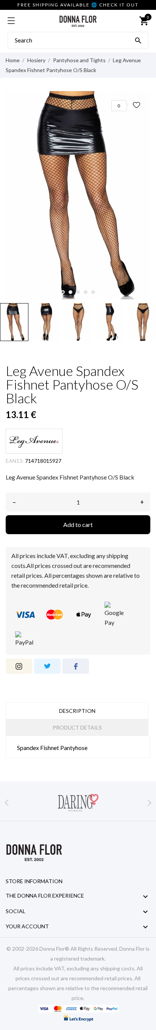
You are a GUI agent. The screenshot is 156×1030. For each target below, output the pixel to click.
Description (77, 711)
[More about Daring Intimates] (78, 802)
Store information (34, 881)
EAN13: (15, 461)
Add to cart (78, 524)
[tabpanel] (78, 195)
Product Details (77, 727)
